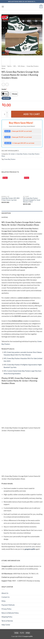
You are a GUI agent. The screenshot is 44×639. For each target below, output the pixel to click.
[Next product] (3, 84)
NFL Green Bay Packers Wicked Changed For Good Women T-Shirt (31, 200)
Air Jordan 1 (12, 154)
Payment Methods (8, 605)
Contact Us (6, 597)
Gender (4, 89)
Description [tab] (6, 213)
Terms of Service (7, 621)
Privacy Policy (6, 609)
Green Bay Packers (22, 154)
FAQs (4, 601)
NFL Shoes (21, 66)
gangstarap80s (30, 549)
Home (3, 66)
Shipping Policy (7, 617)
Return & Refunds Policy (10, 613)
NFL (14, 66)
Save (4, 17)
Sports (9, 66)
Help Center (6, 625)
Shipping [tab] (5, 217)
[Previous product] (7, 84)
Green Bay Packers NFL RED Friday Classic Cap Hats (11, 199)
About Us (5, 593)
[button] (3, 6)
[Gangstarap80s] (22, 6)
